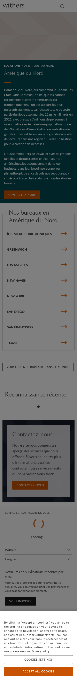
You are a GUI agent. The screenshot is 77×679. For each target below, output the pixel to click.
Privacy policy (40, 651)
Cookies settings (38, 659)
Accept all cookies (38, 671)
